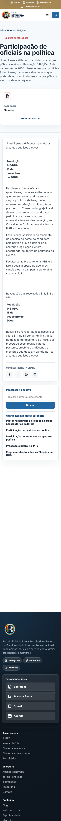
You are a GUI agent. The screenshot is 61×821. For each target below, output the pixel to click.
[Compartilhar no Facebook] (9, 374)
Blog (5, 805)
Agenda (30, 2)
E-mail (17, 2)
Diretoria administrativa (16, 753)
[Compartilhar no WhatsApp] (26, 374)
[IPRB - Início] (22, 15)
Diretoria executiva (14, 748)
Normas (11, 30)
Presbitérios (10, 758)
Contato (7, 791)
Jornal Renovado (13, 776)
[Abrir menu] (47, 15)
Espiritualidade (11, 815)
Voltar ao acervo (30, 118)
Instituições (9, 781)
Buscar (30, 405)
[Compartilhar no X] (18, 374)
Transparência (32, 6)
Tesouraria (9, 786)
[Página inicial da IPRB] (10, 629)
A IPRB (6, 738)
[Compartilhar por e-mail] (34, 374)
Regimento (45, 2)
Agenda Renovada (13, 771)
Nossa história (11, 743)
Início (3, 30)
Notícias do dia (11, 810)
